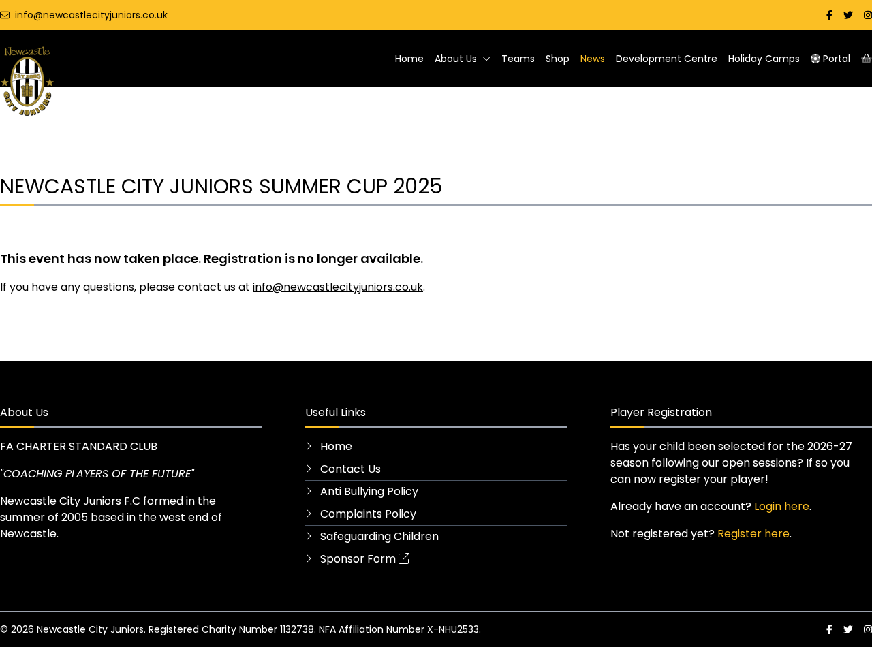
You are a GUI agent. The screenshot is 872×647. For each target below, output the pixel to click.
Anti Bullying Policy (367, 491)
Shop (558, 58)
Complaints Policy (366, 514)
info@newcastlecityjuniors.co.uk (338, 287)
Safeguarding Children (378, 536)
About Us (456, 58)
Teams (518, 58)
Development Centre (666, 58)
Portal (835, 58)
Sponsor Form (356, 559)
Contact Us (349, 469)
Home (409, 58)
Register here (753, 533)
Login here (781, 506)
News (592, 58)
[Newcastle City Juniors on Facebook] (829, 15)
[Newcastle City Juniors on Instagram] (868, 15)
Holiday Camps (764, 58)
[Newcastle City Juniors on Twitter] (848, 15)
